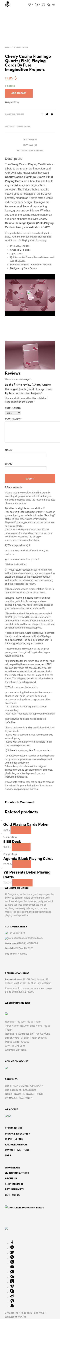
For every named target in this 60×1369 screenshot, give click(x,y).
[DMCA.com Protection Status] (24, 1207)
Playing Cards (21, 48)
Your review (13, 419)
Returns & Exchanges (30, 151)
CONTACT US (12, 1194)
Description (30, 140)
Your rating (13, 408)
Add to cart (20, 830)
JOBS (8, 1155)
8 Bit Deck (12, 841)
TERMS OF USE (13, 1127)
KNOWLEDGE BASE (16, 1144)
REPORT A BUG (14, 1138)
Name (9, 450)
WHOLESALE (12, 1167)
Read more (21, 847)
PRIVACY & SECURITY (17, 1133)
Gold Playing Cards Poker (26, 824)
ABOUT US (11, 1178)
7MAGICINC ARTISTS (17, 1173)
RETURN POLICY (14, 1189)
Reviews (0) (30, 145)
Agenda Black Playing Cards (28, 858)
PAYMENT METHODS (17, 1149)
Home (7, 48)
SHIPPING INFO (14, 1183)
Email (9, 464)
